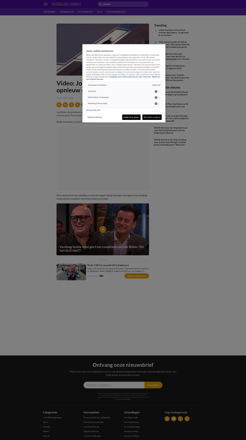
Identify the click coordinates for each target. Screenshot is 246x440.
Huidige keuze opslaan (131, 117)
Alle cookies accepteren (152, 117)
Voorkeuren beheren (95, 117)
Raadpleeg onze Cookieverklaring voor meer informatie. (130, 77)
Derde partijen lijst (93, 110)
